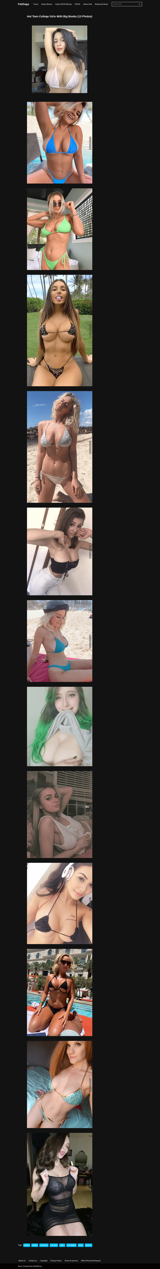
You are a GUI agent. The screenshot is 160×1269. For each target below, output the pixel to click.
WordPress (37, 1266)
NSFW (77, 4)
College (54, 1245)
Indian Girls (87, 4)
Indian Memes (46, 4)
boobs (34, 1245)
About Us (22, 1261)
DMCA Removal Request (90, 1261)
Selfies (88, 1245)
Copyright (43, 1261)
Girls (62, 1245)
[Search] (139, 4)
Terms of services (71, 1261)
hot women (71, 1245)
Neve (20, 1266)
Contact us (33, 1261)
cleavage (43, 1245)
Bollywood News (101, 4)
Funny (35, 4)
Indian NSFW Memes (63, 4)
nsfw (81, 1245)
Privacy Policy (56, 1261)
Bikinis (26, 1245)
